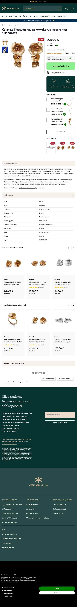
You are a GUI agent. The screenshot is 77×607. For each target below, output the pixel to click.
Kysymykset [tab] (21, 382)
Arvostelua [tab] (8, 382)
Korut (36, 16)
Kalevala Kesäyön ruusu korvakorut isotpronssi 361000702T (51, 25)
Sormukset (45, 16)
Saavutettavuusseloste (11, 539)
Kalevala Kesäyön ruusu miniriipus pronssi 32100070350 (58, 110)
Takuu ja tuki (58, 513)
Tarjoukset (62, 16)
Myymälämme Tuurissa (12, 504)
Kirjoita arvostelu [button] (66, 378)
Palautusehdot (59, 509)
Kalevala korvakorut (29, 25)
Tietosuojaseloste (9, 534)
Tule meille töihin (9, 522)
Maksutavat (7, 543)
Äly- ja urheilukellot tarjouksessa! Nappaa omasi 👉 (38, 21)
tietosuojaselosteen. (9, 444)
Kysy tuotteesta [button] (49, 378)
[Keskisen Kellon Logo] (11, 8)
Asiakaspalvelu (32, 504)
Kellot (5, 16)
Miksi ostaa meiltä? (10, 513)
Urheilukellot (15, 16)
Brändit (13, 25)
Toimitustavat (8, 548)
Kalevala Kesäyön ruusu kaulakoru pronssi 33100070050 (58, 100)
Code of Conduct (9, 518)
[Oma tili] (66, 8)
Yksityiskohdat (10, 164)
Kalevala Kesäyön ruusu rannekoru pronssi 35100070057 (58, 120)
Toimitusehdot (59, 504)
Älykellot (27, 16)
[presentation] (47, 56)
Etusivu (2, 25)
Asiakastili (30, 509)
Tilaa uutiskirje (60, 422)
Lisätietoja (8, 195)
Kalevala (19, 25)
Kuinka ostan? (32, 513)
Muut (53, 16)
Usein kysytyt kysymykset (37, 518)
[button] (73, 248)
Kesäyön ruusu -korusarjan (28, 188)
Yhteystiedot (7, 509)
